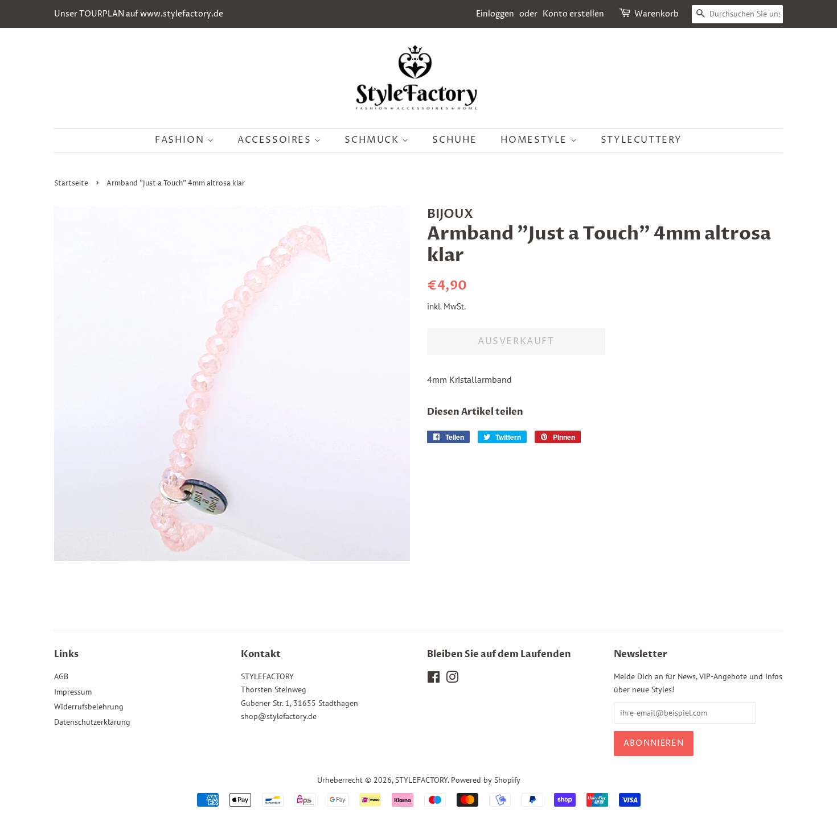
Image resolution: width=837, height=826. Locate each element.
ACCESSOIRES (275, 140)
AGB (61, 676)
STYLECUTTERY (641, 140)
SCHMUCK (373, 140)
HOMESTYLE (535, 140)
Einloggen (495, 14)
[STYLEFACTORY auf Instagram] (452, 679)
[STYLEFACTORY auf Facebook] (433, 679)
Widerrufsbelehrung (89, 706)
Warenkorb (656, 14)
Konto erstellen (573, 14)
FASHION (181, 140)
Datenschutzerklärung (92, 722)
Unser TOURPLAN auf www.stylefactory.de (138, 14)
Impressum (73, 692)
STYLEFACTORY (421, 780)
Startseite (71, 183)
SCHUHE (454, 140)
